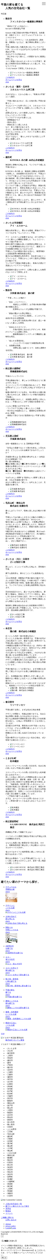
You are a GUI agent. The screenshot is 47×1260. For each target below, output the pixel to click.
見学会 (8, 1209)
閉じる (4, 1258)
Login (7, 1228)
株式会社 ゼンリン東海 (14, 1040)
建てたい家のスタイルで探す (17, 1206)
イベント (9, 1213)
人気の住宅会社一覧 (13, 1204)
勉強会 (8, 1211)
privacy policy (10, 1226)
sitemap (8, 1224)
